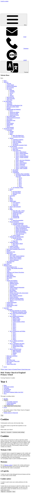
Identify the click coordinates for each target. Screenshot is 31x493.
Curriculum (9, 130)
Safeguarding (10, 124)
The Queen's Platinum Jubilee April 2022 (13, 392)
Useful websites (16, 235)
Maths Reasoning (17, 350)
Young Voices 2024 (11, 364)
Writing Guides (16, 320)
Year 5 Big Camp (11, 360)
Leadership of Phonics (18, 139)
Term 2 (14, 324)
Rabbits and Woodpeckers (22, 230)
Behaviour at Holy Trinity (13, 106)
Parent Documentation (18, 220)
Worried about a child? (12, 305)
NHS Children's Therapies (16, 295)
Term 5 (14, 328)
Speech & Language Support (16, 298)
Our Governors (10, 87)
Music (11, 198)
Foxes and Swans (20, 234)
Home (5, 80)
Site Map (6, 398)
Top (2, 415)
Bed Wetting (13, 290)
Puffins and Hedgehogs (21, 228)
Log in (5, 366)
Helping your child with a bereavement (19, 293)
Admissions (9, 104)
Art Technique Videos (18, 187)
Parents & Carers (8, 265)
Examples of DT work (18, 224)
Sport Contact (13, 254)
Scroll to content (4, 1)
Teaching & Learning (9, 128)
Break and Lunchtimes (12, 355)
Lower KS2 (15, 204)
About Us (6, 82)
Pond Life (9, 357)
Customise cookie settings (18, 432)
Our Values (9, 89)
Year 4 (20, 183)
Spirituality (9, 262)
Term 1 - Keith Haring (21, 152)
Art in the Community (18, 147)
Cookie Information (11, 403)
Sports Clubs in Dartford (15, 257)
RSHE (11, 219)
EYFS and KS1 (16, 202)
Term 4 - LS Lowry (20, 165)
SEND (8, 126)
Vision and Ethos (11, 98)
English (11, 132)
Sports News (10, 253)
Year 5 (20, 184)
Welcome (9, 83)
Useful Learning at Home (19, 321)
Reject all (3, 432)
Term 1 (14, 314)
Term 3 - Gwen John (21, 154)
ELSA (11, 110)
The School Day (10, 261)
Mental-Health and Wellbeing (14, 109)
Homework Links (11, 251)
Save (14, 491)
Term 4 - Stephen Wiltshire (22, 156)
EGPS (14, 354)
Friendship (12, 91)
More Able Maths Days (18, 135)
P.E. (11, 197)
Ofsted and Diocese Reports (13, 117)
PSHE (11, 209)
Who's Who (9, 100)
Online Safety (13, 201)
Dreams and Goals (17, 213)
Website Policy (10, 404)
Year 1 (20, 179)
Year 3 (20, 182)
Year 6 (20, 186)
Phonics (11, 138)
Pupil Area (15, 241)
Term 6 (14, 329)
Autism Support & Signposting (17, 287)
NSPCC (12, 301)
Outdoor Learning (14, 246)
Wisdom (12, 95)
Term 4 (14, 327)
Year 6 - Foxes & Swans (15, 349)
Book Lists (15, 245)
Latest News (7, 264)
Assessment (15, 143)
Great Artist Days (17, 150)
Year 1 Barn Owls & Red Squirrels (18, 313)
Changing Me (16, 217)
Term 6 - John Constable (21, 168)
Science (11, 189)
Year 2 (20, 180)
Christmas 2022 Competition (22, 173)
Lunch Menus (10, 275)
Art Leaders (15, 169)
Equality (9, 108)
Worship (12, 131)
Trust (11, 94)
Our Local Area (13, 284)
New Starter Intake (11, 116)
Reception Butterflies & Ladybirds (18, 310)
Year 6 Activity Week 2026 (13, 361)
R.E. (11, 190)
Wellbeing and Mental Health (17, 236)
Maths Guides (16, 317)
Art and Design (13, 146)
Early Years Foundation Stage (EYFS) (16, 249)
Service (11, 93)
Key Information (8, 101)
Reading (15, 353)
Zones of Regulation (14, 247)
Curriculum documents (18, 223)
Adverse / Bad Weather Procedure (15, 268)
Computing (12, 195)
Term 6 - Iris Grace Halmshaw (23, 160)
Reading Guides (16, 319)
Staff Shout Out (10, 97)
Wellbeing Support (14, 283)
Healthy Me (15, 215)
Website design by (11, 412)
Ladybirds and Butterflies (22, 225)
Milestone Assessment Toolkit (20, 312)
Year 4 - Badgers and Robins (16, 340)
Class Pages (9, 309)
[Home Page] (15, 369)
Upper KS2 (15, 205)
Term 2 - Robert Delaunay (22, 153)
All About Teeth (13, 288)
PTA (8, 279)
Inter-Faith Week (17, 193)
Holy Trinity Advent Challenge (17, 256)
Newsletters (9, 277)
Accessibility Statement (12, 401)
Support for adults (14, 113)
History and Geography (15, 206)
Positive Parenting (14, 297)
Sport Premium (10, 127)
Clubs (8, 271)
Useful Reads (19, 239)
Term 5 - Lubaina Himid (21, 167)
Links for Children (17, 142)
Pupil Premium (10, 123)
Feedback (12, 286)
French (11, 199)
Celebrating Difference (18, 212)
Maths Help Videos (11, 276)
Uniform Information (12, 302)
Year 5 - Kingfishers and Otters (17, 343)
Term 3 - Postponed (20, 164)
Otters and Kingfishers (21, 232)
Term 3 (14, 325)
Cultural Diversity (14, 242)
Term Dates (9, 102)
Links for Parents (17, 141)
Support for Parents (14, 115)
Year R (20, 178)
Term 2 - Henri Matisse (21, 162)
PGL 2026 (9, 362)
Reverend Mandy (17, 191)
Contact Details (10, 84)
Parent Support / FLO (12, 267)
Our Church (9, 119)
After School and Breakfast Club (14, 105)
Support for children (14, 112)
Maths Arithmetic (17, 351)
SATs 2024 (9, 306)
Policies (8, 121)
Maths (11, 134)
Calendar (9, 269)
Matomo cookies (8, 465)
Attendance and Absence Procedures (15, 272)
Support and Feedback (12, 280)
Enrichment (15, 171)
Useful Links (10, 303)
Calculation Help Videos (18, 136)
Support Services (14, 282)
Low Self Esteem (14, 294)
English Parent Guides (18, 346)
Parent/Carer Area (17, 238)
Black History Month (18, 243)
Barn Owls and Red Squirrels (23, 227)
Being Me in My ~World (18, 210)
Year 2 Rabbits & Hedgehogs (17, 316)
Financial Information (12, 86)
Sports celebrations (14, 260)
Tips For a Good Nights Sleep (17, 299)
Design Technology (14, 221)
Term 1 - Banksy (20, 161)
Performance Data (11, 120)
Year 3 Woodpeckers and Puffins (17, 331)
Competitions (16, 172)
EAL (11, 208)
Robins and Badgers (20, 231)
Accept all (9, 432)
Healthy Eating (13, 291)
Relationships (16, 216)
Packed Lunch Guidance (15, 258)
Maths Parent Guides (18, 345)
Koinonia (12, 90)
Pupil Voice (15, 149)
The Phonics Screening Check (20, 145)
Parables (15, 194)
